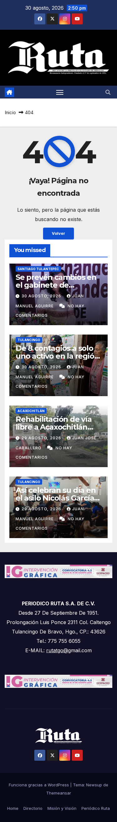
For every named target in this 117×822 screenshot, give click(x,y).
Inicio (10, 112)
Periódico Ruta (95, 808)
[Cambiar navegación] (60, 92)
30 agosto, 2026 (42, 296)
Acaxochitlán (31, 411)
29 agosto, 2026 (42, 438)
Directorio (32, 808)
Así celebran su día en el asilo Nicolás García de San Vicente (56, 498)
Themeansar (58, 792)
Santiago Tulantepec (38, 269)
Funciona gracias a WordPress (39, 784)
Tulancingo (28, 340)
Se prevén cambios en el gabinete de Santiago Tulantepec (56, 285)
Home (12, 808)
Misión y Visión (61, 808)
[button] (107, 92)
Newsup (94, 784)
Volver (58, 233)
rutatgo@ (57, 650)
